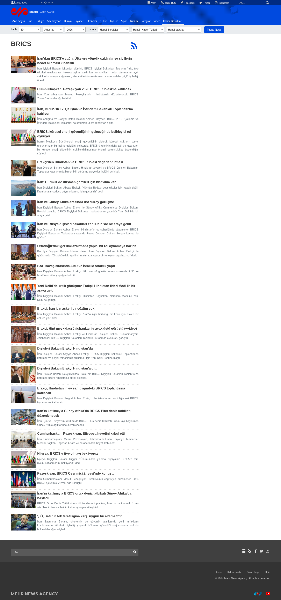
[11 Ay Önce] (23, 479)
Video (156, 21)
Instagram (223, 3)
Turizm (134, 21)
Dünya (68, 21)
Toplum (114, 21)
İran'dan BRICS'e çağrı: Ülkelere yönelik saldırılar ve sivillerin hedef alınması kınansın (84, 61)
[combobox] (30, 29)
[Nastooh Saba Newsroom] (256, 593)
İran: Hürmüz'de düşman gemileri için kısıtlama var (76, 182)
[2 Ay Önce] (23, 138)
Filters (92, 29)
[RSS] (133, 45)
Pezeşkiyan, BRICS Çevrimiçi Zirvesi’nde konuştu (76, 473)
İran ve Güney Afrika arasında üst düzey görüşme (75, 202)
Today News (214, 29)
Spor (124, 21)
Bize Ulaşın (253, 572)
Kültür (103, 21)
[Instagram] (267, 551)
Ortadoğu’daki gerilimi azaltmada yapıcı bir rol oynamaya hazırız (86, 246)
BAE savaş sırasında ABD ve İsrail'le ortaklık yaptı (76, 266)
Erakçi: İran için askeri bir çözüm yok (65, 308)
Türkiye (39, 21)
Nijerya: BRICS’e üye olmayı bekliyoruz (67, 453)
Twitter (206, 3)
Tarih (14, 29)
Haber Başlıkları (172, 21)
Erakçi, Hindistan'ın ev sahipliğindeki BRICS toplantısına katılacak (81, 391)
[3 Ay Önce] (23, 168)
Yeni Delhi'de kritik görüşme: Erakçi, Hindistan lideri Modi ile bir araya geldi (86, 288)
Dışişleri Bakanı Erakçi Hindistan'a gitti (67, 368)
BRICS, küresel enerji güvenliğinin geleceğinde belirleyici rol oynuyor (84, 134)
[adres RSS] (249, 551)
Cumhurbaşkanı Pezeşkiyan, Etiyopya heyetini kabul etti (81, 433)
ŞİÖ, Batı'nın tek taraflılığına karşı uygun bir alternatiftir (79, 516)
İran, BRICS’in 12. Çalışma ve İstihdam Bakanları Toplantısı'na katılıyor (85, 111)
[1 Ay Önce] (23, 64)
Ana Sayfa (18, 21)
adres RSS (169, 3)
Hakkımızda (234, 572)
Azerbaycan (54, 21)
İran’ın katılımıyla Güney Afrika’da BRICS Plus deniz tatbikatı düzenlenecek (83, 413)
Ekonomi (91, 21)
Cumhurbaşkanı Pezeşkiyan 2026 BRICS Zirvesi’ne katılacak (84, 89)
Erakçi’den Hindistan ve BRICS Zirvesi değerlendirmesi (80, 162)
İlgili (267, 572)
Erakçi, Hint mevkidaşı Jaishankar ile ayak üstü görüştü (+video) (87, 328)
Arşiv (153, 3)
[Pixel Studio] (266, 593)
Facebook (189, 3)
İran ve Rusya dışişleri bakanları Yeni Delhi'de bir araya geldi (84, 224)
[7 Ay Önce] (23, 417)
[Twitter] (261, 551)
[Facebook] (255, 551)
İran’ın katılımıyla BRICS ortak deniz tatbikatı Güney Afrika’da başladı (84, 496)
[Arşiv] (243, 551)
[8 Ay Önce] (23, 439)
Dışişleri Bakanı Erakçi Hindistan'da (65, 348)
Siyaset (79, 21)
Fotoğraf (146, 21)
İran (30, 21)
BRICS (21, 43)
